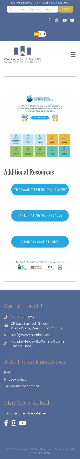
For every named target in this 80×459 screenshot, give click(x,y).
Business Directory (21, 2)
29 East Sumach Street (30, 324)
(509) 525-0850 (22, 317)
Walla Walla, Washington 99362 (36, 328)
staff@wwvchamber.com (30, 335)
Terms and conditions (21, 386)
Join (37, 2)
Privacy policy (15, 379)
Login (46, 2)
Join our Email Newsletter (25, 413)
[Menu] (73, 54)
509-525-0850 (61, 2)
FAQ (7, 373)
